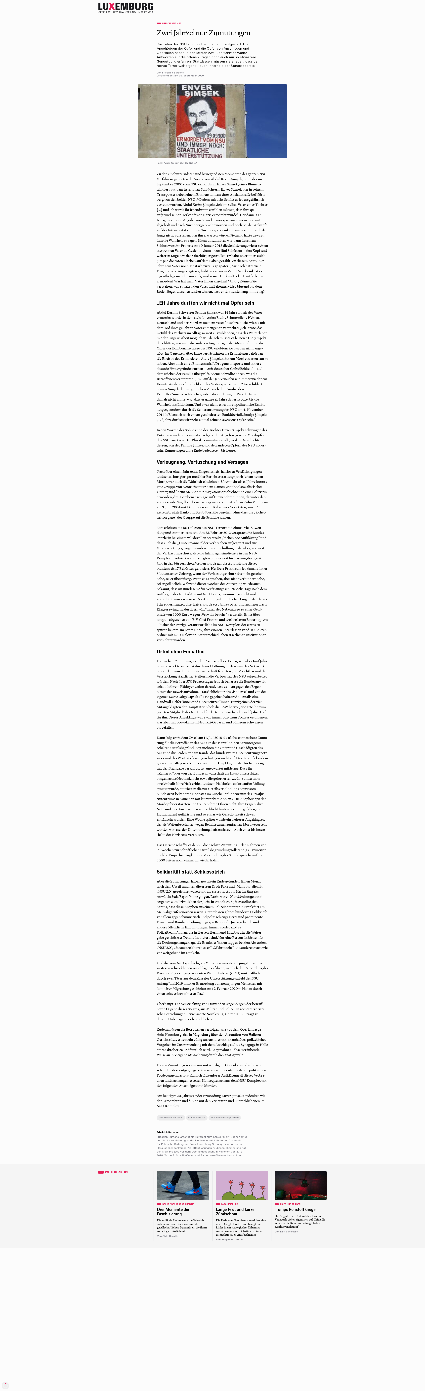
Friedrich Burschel (173, 73)
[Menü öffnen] (324, 8)
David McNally (289, 1232)
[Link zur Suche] (297, 8)
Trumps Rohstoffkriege (295, 1210)
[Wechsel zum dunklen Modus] (317, 8)
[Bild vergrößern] (212, 121)
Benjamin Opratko (232, 1240)
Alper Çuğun (171, 163)
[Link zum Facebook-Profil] (310, 8)
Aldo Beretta (170, 1236)
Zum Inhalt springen (414, 2)
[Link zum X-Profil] (304, 8)
